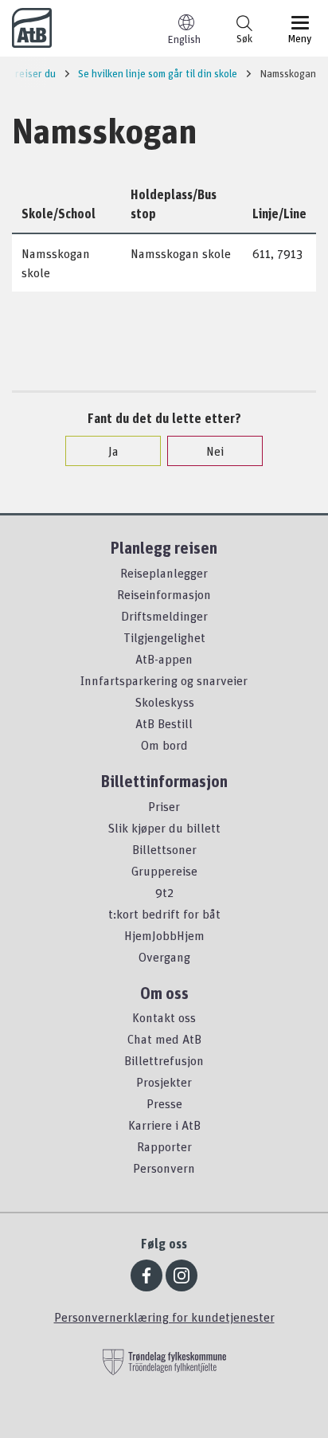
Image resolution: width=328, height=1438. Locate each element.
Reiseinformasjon (164, 594)
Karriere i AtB (164, 1125)
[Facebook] (146, 1275)
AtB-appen (164, 659)
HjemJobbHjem (164, 935)
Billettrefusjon (164, 1060)
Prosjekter (164, 1082)
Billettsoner (164, 849)
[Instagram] (181, 1275)
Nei (215, 451)
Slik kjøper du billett (164, 828)
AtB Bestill (164, 723)
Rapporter (164, 1146)
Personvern (164, 1168)
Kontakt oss (164, 1017)
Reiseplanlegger (164, 573)
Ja (113, 451)
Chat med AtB (164, 1039)
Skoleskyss (164, 702)
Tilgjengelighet (164, 637)
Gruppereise (164, 871)
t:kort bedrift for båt (164, 914)
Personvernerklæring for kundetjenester (164, 1317)
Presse (164, 1103)
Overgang (164, 957)
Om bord (164, 745)
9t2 (164, 892)
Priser (164, 806)
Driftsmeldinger (164, 616)
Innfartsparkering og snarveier (164, 680)
